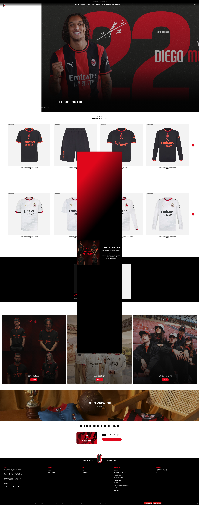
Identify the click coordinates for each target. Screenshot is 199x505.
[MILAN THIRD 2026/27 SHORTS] (75, 145)
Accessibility (116, 490)
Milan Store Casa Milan (118, 477)
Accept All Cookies (157, 503)
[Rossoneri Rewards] (194, 4)
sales (112, 4)
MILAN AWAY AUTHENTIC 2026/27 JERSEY (29, 236)
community (117, 4)
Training (89, 4)
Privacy (115, 487)
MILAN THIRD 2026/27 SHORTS (75, 167)
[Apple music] (18, 486)
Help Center (84, 474)
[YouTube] (13, 486)
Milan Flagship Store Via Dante (120, 472)
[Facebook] (6, 486)
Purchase (50, 470)
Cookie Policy (117, 488)
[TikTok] (11, 486)
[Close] (120, 152)
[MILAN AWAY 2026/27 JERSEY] (75, 214)
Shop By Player (83, 4)
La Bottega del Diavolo (118, 474)
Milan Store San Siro (118, 480)
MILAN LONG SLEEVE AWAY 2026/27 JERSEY (167, 236)
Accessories (98, 4)
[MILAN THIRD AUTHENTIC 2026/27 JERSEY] (29, 145)
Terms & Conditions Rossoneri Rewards (121, 485)
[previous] (6, 145)
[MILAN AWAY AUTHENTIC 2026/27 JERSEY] (29, 214)
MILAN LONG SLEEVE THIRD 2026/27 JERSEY (167, 167)
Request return (84, 472)
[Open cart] (195, 4)
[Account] (193, 4)
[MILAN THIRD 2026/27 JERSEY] (121, 145)
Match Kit (76, 4)
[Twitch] (4, 486)
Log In (83, 470)
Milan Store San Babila (118, 475)
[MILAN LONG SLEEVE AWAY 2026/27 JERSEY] (167, 214)
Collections (108, 4)
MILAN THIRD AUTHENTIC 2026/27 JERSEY (29, 167)
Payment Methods (51, 472)
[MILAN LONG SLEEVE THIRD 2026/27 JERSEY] (167, 145)
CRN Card (116, 482)
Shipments (50, 474)
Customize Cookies (148, 503)
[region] (99, 503)
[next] (193, 145)
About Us (116, 470)
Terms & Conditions (118, 483)
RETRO (103, 4)
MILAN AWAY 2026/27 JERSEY (75, 236)
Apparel (93, 4)
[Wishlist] (191, 4)
